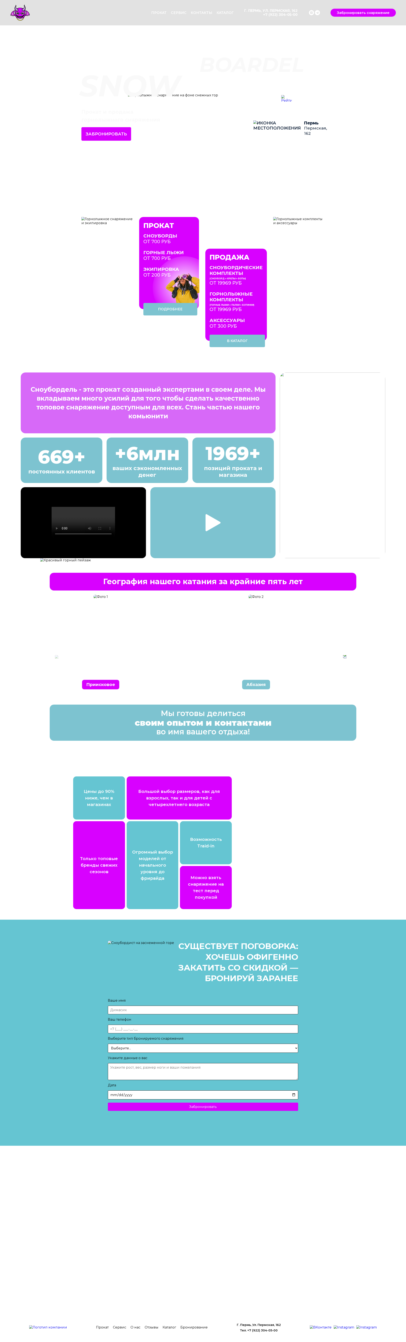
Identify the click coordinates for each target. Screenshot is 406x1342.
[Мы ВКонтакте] (308, 12)
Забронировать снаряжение (363, 13)
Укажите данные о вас (127, 1058)
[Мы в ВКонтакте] (321, 1327)
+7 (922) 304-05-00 (280, 15)
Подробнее (170, 309)
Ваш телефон (119, 1019)
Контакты (201, 13)
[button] (344, 656)
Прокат (159, 13)
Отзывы (151, 1327)
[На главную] (48, 1327)
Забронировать (106, 133)
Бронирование (194, 1327)
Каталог (225, 13)
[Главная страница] (75, 12)
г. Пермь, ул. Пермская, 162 (271, 11)
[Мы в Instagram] (312, 12)
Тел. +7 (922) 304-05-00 (259, 1330)
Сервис (179, 13)
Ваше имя (117, 1000)
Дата (112, 1085)
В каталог (237, 341)
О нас (135, 1327)
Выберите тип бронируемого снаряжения (146, 1039)
